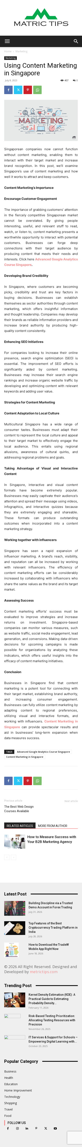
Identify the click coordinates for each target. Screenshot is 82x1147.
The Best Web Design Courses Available (19, 809)
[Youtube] (55, 1128)
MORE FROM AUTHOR (52, 826)
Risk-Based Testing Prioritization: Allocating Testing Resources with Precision (52, 1020)
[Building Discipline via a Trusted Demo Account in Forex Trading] (14, 908)
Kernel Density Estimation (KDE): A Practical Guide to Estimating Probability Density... (52, 999)
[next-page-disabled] (13, 857)
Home (8, 51)
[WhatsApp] (37, 90)
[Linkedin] (26, 1128)
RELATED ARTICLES (20, 826)
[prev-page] (6, 857)
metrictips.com (44, 971)
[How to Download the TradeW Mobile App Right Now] (11, 950)
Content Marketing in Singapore (24, 756)
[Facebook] (8, 90)
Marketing (21, 51)
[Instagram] (17, 1128)
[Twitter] (18, 90)
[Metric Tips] (41, 18)
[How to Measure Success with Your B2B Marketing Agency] (14, 842)
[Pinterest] (28, 90)
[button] (7, 41)
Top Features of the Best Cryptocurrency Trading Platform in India (53, 927)
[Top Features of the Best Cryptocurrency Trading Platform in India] (14, 928)
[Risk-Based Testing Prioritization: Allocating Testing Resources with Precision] (12, 1021)
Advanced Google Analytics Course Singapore (43, 751)
